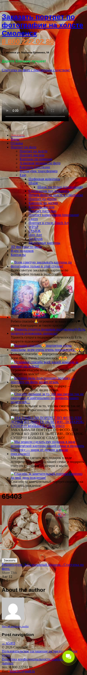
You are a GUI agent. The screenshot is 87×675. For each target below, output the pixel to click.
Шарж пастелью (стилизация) (60, 187)
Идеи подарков (22, 251)
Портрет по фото (23, 147)
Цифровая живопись (44, 179)
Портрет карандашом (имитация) (54, 215)
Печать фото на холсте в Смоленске (56, 195)
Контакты (18, 255)
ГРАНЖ (35, 231)
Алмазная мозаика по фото (40, 163)
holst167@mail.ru (22, 671)
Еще (23, 175)
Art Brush (36, 239)
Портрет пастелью (42, 211)
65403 (8, 643)
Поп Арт (35, 235)
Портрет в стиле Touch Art (48, 223)
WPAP (33, 227)
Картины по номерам (36, 159)
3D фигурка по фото (26, 247)
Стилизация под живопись (49, 191)
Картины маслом (41, 207)
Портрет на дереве (43, 199)
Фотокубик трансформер (39, 171)
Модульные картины (44, 243)
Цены (15, 139)
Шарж (33, 183)
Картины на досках (43, 203)
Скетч (33, 219)
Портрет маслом (32, 155)
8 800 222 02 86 (28, 41)
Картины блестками (35, 167)
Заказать (10, 560)
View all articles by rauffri (15, 626)
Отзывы (17, 143)
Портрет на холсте (34, 151)
